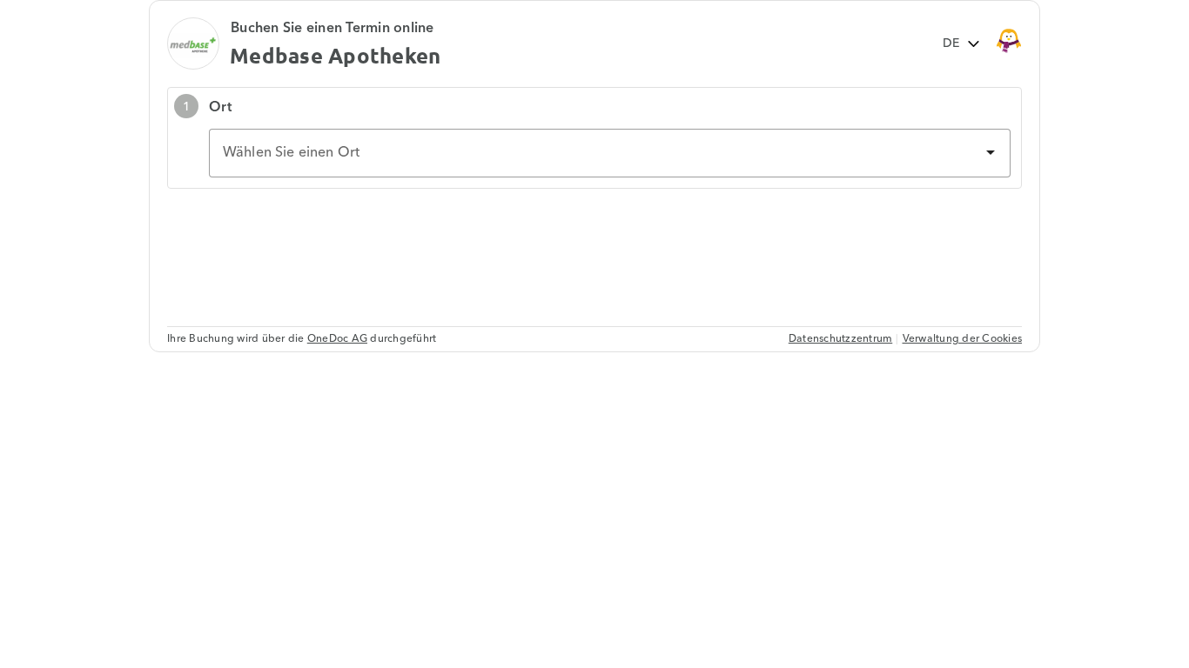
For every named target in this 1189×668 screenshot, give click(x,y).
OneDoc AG (337, 339)
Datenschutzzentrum (841, 339)
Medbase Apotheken (335, 55)
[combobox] (610, 153)
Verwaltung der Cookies (963, 339)
